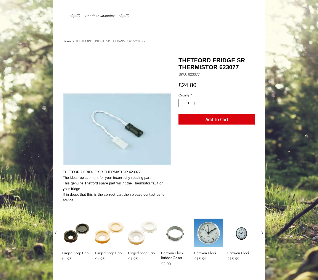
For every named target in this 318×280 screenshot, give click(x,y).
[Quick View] (76, 233)
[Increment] (195, 103)
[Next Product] (262, 232)
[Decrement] (182, 103)
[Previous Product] (55, 232)
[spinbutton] (188, 103)
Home (67, 41)
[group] (159, 247)
